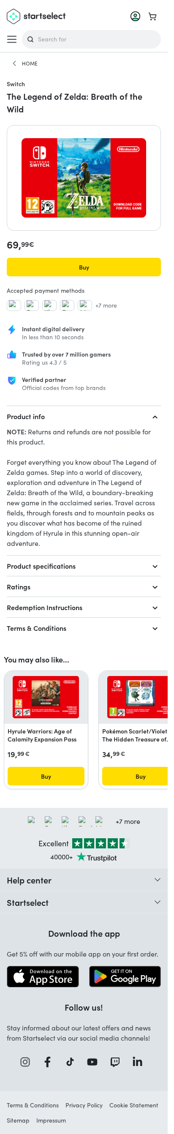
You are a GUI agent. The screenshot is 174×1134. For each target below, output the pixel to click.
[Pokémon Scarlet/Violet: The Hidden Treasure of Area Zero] (140, 697)
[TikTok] (73, 1062)
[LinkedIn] (140, 1062)
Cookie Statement (133, 1105)
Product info (26, 416)
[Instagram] (27, 1062)
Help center (29, 880)
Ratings (18, 586)
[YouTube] (95, 1062)
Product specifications (41, 565)
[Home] (14, 63)
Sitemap (18, 1120)
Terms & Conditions (36, 627)
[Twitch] (117, 1062)
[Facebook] (50, 1062)
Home (30, 63)
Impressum (51, 1120)
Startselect (28, 902)
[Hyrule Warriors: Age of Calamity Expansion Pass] (46, 697)
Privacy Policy (84, 1105)
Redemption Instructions (44, 607)
